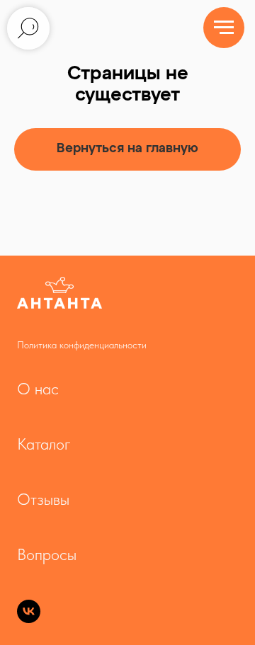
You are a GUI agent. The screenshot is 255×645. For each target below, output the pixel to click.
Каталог (44, 444)
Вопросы (46, 554)
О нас (38, 389)
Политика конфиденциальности (82, 344)
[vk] (28, 619)
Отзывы (43, 499)
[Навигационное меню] (224, 28)
